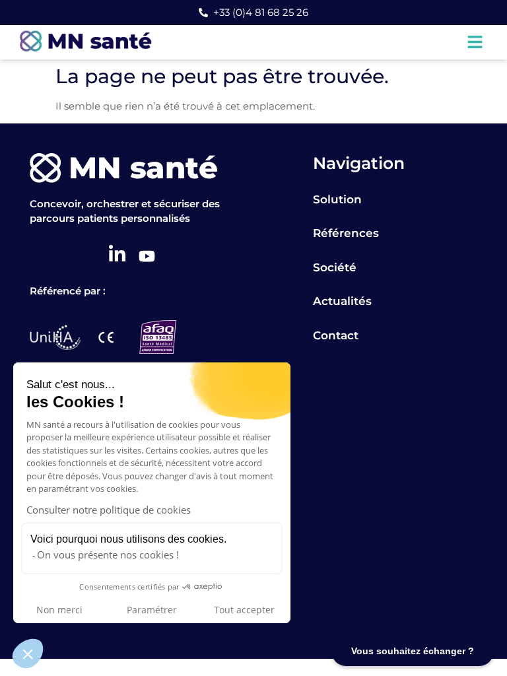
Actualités (342, 301)
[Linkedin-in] (117, 254)
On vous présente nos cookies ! (108, 554)
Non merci (59, 609)
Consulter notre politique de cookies (108, 509)
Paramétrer (152, 609)
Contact (335, 335)
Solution (337, 199)
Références (346, 233)
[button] (28, 653)
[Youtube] (147, 256)
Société (334, 267)
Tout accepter (244, 609)
